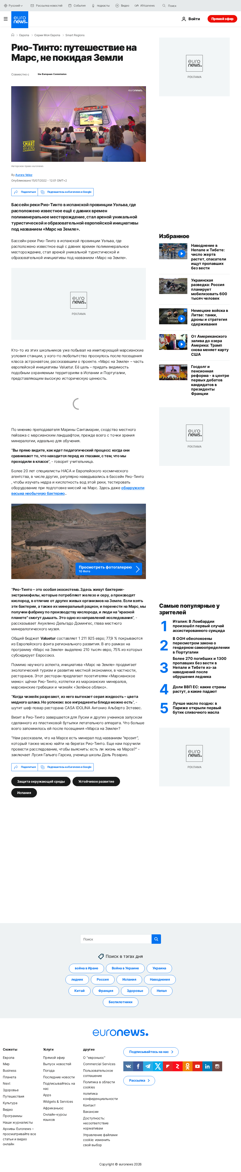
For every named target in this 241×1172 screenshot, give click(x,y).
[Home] (12, 35)
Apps (47, 1095)
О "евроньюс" (94, 1058)
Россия (103, 979)
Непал (162, 991)
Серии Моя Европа (47, 35)
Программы (12, 1116)
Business (9, 1070)
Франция (105, 991)
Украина (159, 968)
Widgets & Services (58, 1101)
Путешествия (13, 1096)
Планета (9, 1077)
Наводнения (160, 979)
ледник (77, 979)
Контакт (89, 1105)
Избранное (174, 236)
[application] (78, 124)
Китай (79, 991)
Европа (8, 1058)
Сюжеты (10, 1049)
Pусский (14, 5)
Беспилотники (121, 1002)
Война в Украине (125, 968)
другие (88, 1049)
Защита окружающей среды (41, 781)
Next (6, 1083)
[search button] (164, 5)
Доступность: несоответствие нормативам (95, 1123)
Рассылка (137, 1080)
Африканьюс (53, 1108)
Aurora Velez (23, 175)
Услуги (48, 1049)
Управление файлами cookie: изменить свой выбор (100, 1140)
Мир (6, 1064)
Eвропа (24, 35)
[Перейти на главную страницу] (19, 19)
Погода (49, 1070)
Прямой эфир (222, 19)
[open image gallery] (78, 541)
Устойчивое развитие (96, 781)
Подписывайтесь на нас (149, 1052)
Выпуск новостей (57, 1064)
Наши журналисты (18, 1122)
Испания (24, 792)
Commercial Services (99, 1064)
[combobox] (187, 5)
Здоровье (135, 991)
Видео (8, 1109)
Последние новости (59, 1077)
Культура (10, 1103)
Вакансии (90, 1112)
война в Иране (86, 968)
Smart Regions (74, 35)
